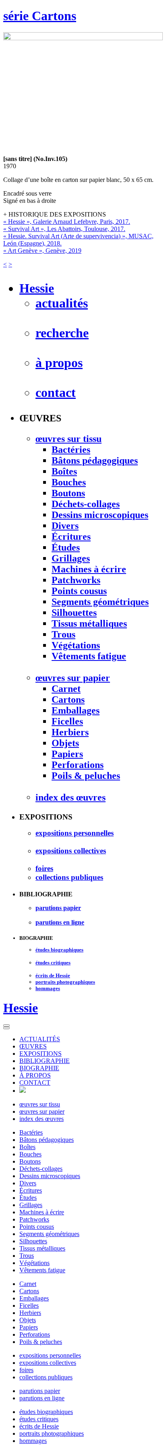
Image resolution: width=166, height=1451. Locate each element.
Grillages (30, 1204)
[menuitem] (91, 1039)
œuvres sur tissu (39, 1104)
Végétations (34, 1262)
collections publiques (46, 1377)
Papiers (28, 1327)
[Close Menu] (6, 1028)
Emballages (34, 1298)
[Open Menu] (6, 1025)
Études (28, 1197)
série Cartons (39, 15)
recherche (62, 333)
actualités (61, 303)
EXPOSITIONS (40, 1053)
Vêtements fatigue (42, 1270)
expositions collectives (47, 1362)
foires (26, 1369)
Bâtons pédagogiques (46, 1139)
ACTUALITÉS (39, 1039)
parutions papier (39, 1390)
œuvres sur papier (41, 1111)
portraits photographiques (51, 1433)
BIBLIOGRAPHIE (44, 1060)
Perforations (34, 1334)
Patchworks (34, 1219)
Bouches (30, 1154)
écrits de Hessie (39, 1426)
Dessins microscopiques (49, 1175)
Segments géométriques (49, 1233)
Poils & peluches (40, 1341)
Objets (27, 1320)
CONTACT (34, 1082)
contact (55, 392)
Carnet (27, 1283)
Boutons (30, 1161)
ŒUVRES (33, 1046)
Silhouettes (33, 1241)
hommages (33, 1440)
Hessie (20, 1008)
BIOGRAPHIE (39, 1068)
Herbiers (30, 1312)
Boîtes (27, 1146)
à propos (59, 362)
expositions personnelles (50, 1355)
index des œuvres (41, 1118)
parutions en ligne (41, 1398)
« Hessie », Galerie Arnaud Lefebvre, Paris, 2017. (66, 221)
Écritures (30, 1190)
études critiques (38, 1419)
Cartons (29, 1291)
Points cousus (36, 1226)
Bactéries (31, 1132)
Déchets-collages (40, 1168)
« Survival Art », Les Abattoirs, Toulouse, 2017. (64, 228)
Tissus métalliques (42, 1248)
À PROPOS (35, 1075)
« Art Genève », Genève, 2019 (42, 250)
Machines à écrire (41, 1212)
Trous (26, 1255)
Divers (27, 1183)
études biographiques (46, 1411)
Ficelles (29, 1305)
